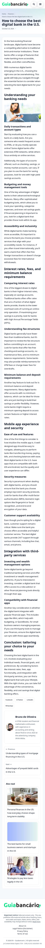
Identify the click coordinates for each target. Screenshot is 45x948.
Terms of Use (22, 934)
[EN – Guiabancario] (15, 4)
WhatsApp (9, 706)
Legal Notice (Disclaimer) (23, 928)
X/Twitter (19, 700)
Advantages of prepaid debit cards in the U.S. (22, 768)
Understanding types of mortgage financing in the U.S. (22, 753)
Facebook (9, 700)
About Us (22, 926)
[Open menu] (40, 4)
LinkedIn (30, 700)
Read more (36, 922)
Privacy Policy (22, 931)
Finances (11, 14)
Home (4, 14)
